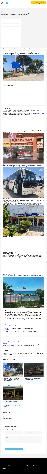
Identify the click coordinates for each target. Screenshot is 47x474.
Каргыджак (34, 465)
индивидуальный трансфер (9, 319)
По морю (3, 36)
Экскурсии (9, 461)
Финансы (27, 465)
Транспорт (7, 10)
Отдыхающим (4, 460)
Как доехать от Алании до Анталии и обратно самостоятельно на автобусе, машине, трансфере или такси (12, 379)
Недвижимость (3, 461)
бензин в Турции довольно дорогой (14, 345)
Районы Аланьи (36, 460)
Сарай (34, 461)
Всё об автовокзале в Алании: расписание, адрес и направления (33, 379)
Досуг (16, 460)
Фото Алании (42, 461)
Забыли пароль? (43, 470)
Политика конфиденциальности (25, 445)
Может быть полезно (5, 39)
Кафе (16, 461)
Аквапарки (9, 465)
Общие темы (43, 460)
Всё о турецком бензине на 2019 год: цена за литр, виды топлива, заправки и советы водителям (12, 402)
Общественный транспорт (21, 461)
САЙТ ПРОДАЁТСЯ (38, 3)
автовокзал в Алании (40, 113)
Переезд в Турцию (28, 461)
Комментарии (4, 42)
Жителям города (29, 460)
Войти (13, 470)
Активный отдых (11, 460)
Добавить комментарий (5, 45)
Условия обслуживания (34, 445)
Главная (2, 10)
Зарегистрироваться (27, 470)
